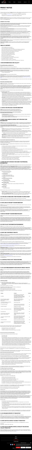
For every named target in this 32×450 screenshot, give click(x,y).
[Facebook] (10, 444)
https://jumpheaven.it (9, 14)
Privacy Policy (16, 439)
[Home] (4, 1)
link (28, 194)
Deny (23, 447)
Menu (16, 436)
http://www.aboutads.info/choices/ (8, 255)
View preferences (28, 447)
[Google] (12, 444)
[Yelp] (14, 444)
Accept (18, 447)
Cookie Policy (16, 441)
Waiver (16, 438)
